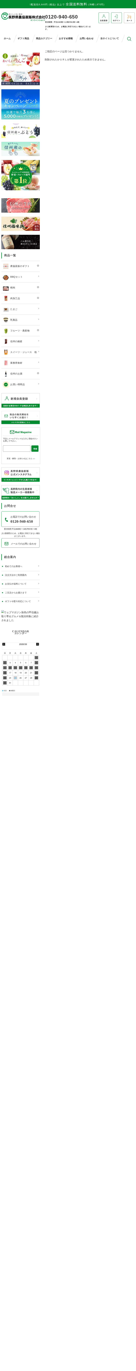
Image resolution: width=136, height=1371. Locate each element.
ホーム (7, 38)
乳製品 (14, 319)
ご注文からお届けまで (16, 592)
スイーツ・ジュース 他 (23, 352)
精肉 (12, 287)
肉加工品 (15, 298)
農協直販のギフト (20, 266)
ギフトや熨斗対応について (18, 601)
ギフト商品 (23, 38)
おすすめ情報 (66, 38)
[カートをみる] (129, 17)
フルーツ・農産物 (20, 330)
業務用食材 (16, 362)
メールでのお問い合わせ (23, 543)
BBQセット (16, 276)
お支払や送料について (16, 583)
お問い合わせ (87, 38)
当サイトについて (109, 38)
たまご (14, 309)
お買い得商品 (17, 384)
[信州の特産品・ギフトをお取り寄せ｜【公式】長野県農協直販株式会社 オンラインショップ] (23, 16)
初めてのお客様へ (13, 566)
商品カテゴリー (44, 38)
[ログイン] (116, 17)
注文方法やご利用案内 (16, 574)
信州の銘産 (16, 341)
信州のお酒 (16, 373)
